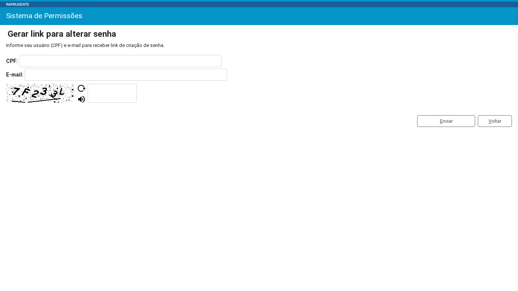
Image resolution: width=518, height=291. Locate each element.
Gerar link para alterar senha (62, 34)
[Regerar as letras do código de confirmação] (81, 88)
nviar (446, 121)
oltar (494, 121)
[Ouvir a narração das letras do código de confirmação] (81, 99)
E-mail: (15, 75)
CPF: (12, 61)
